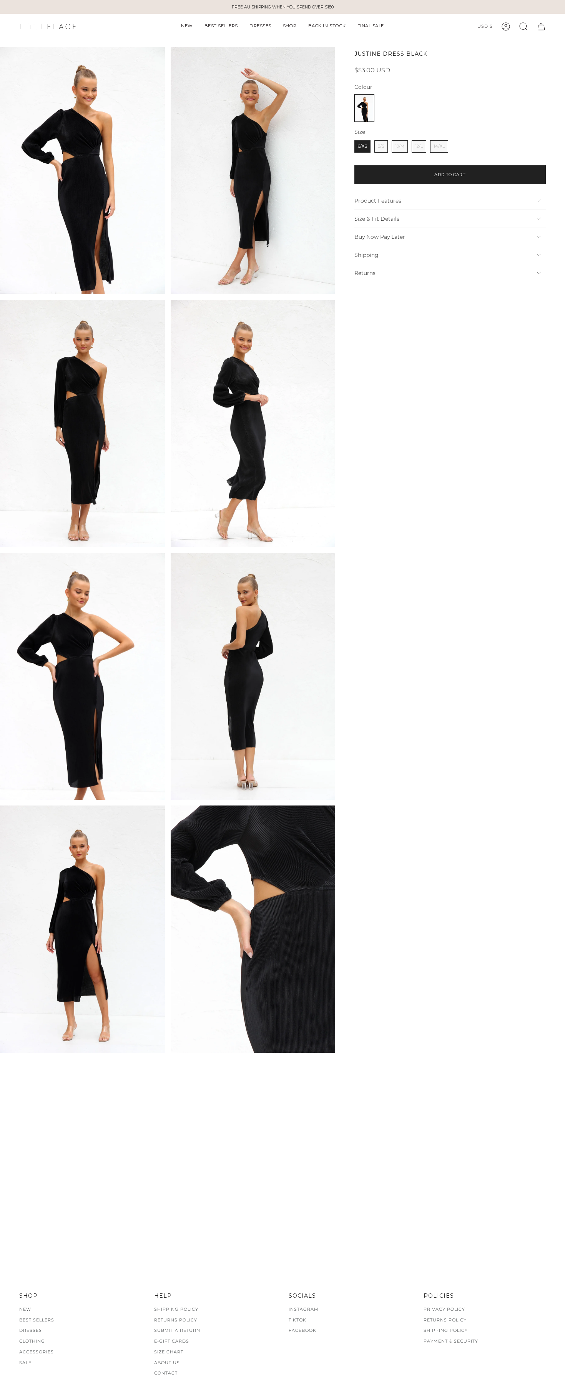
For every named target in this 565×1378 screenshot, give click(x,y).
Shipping (366, 254)
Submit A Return (177, 1330)
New (25, 1309)
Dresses (30, 1330)
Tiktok (297, 1320)
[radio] (364, 108)
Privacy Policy (444, 1309)
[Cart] (541, 26)
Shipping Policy (176, 1309)
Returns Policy (175, 1320)
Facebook (302, 1330)
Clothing (32, 1341)
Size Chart (168, 1352)
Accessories (36, 1352)
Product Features (377, 200)
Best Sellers (36, 1320)
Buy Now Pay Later (379, 236)
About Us (167, 1362)
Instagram (304, 1309)
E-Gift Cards (171, 1341)
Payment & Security (451, 1341)
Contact (166, 1373)
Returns (365, 273)
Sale (25, 1362)
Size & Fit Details (376, 218)
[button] (187, 26)
